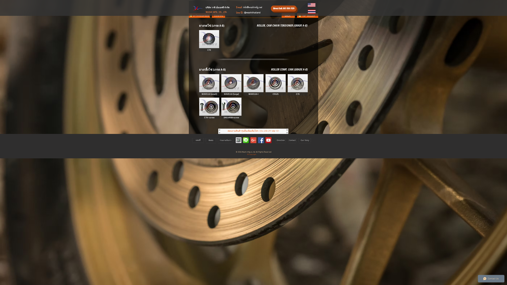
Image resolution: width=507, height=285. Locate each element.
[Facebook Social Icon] (261, 140)
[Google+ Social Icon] (253, 140)
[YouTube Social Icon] (268, 140)
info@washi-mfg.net (252, 7)
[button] (209, 41)
